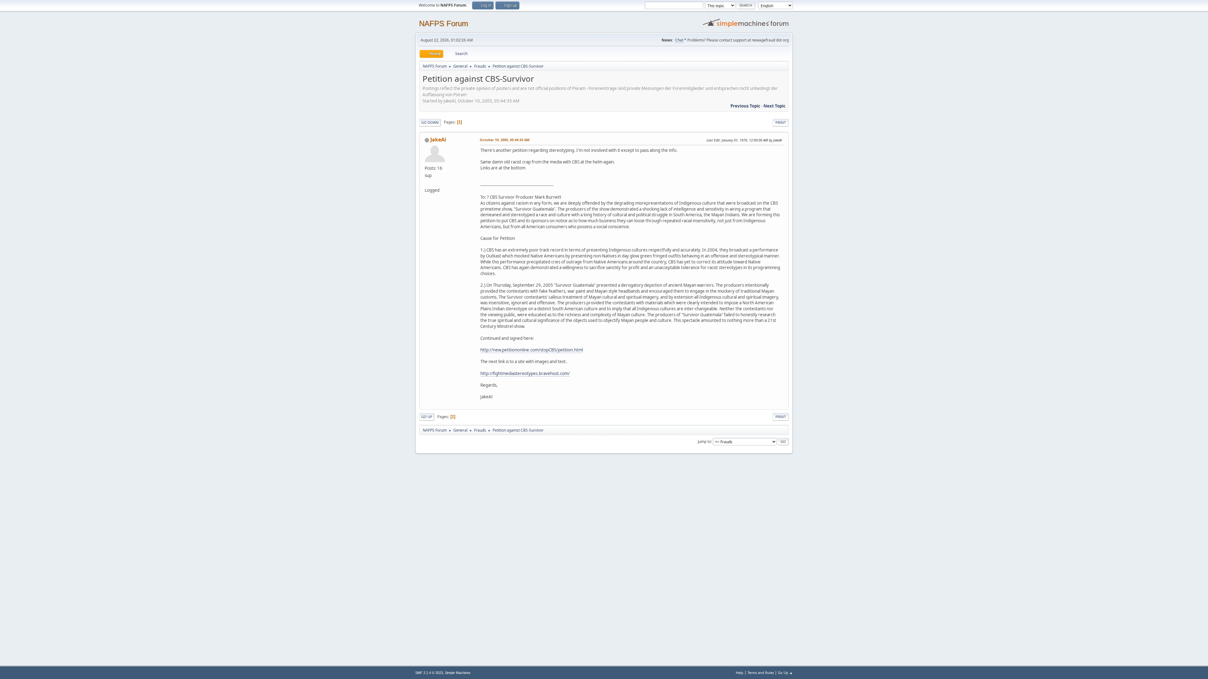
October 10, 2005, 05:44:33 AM (504, 139)
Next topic (774, 106)
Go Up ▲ (785, 672)
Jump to (704, 441)
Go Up (426, 416)
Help (739, 672)
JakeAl (438, 139)
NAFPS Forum (443, 23)
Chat (679, 40)
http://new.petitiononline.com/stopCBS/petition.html (531, 350)
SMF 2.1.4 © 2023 (429, 673)
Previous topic (745, 106)
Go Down (430, 122)
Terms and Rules (760, 672)
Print (780, 122)
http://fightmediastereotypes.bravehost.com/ (525, 373)
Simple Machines (458, 673)
